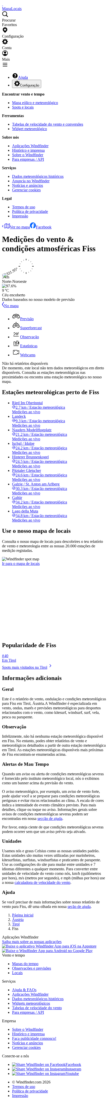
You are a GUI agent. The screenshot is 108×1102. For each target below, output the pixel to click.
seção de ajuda (79, 906)
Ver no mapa (20, 227)
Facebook (43, 227)
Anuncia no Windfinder (30, 181)
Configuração (29, 85)
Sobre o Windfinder (27, 155)
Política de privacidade (30, 211)
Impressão (20, 216)
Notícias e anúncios (27, 185)
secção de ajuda (49, 818)
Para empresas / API (28, 159)
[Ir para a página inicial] (2, 4)
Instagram (73, 1069)
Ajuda (23, 77)
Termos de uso (23, 207)
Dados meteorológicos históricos (38, 176)
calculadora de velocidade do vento (42, 882)
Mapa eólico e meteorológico (35, 103)
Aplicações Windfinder (30, 146)
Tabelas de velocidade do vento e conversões (47, 124)
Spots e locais (23, 107)
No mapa (11, 306)
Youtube (72, 1073)
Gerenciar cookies (26, 190)
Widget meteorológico (29, 129)
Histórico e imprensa (28, 150)
